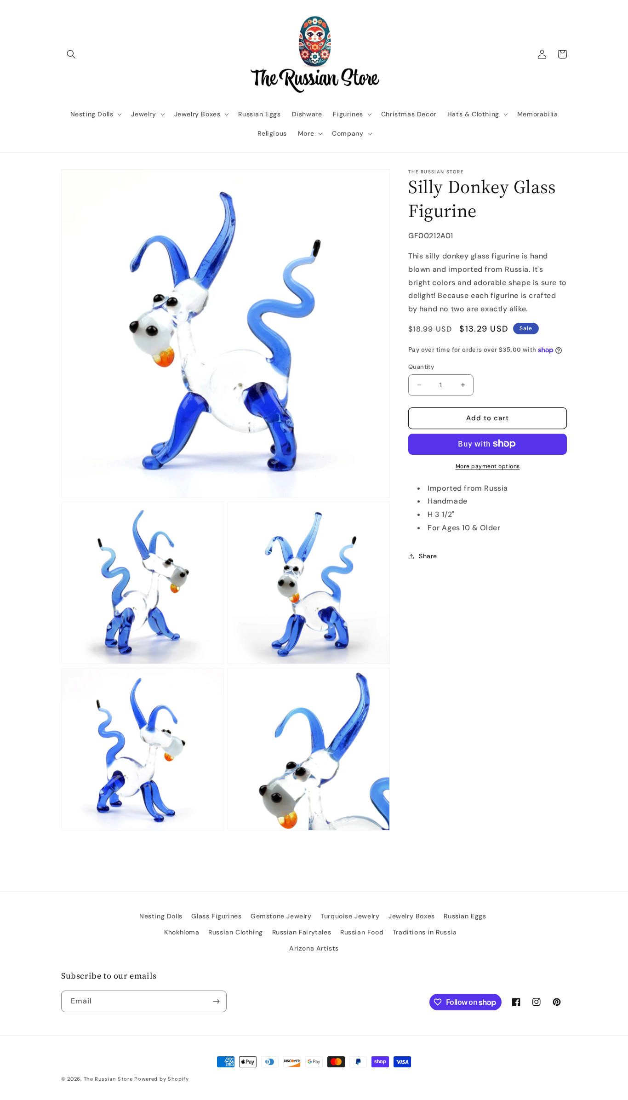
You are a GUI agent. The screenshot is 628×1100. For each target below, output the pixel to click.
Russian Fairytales (301, 932)
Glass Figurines (216, 916)
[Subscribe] (216, 1001)
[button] (71, 54)
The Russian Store (108, 1079)
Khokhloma (181, 932)
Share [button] (428, 556)
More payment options (488, 466)
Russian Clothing (235, 932)
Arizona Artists (314, 948)
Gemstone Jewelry (281, 916)
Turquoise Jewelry (349, 916)
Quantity (421, 367)
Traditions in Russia (425, 932)
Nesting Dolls (161, 916)
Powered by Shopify (161, 1079)
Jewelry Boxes (411, 916)
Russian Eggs (465, 916)
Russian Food (361, 932)
